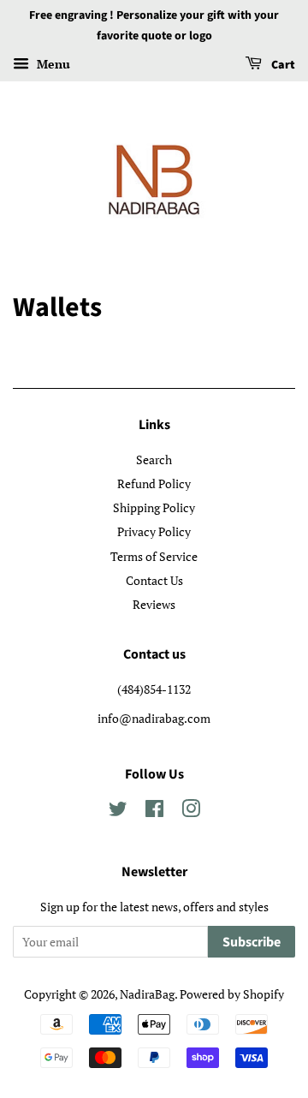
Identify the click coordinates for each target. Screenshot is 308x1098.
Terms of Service (154, 556)
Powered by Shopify (232, 994)
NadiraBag (147, 994)
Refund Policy (154, 483)
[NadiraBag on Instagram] (190, 811)
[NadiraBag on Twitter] (118, 811)
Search (154, 459)
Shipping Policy (154, 507)
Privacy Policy (154, 531)
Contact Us (154, 580)
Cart (282, 65)
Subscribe (251, 942)
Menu (51, 64)
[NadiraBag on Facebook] (154, 811)
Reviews (154, 604)
